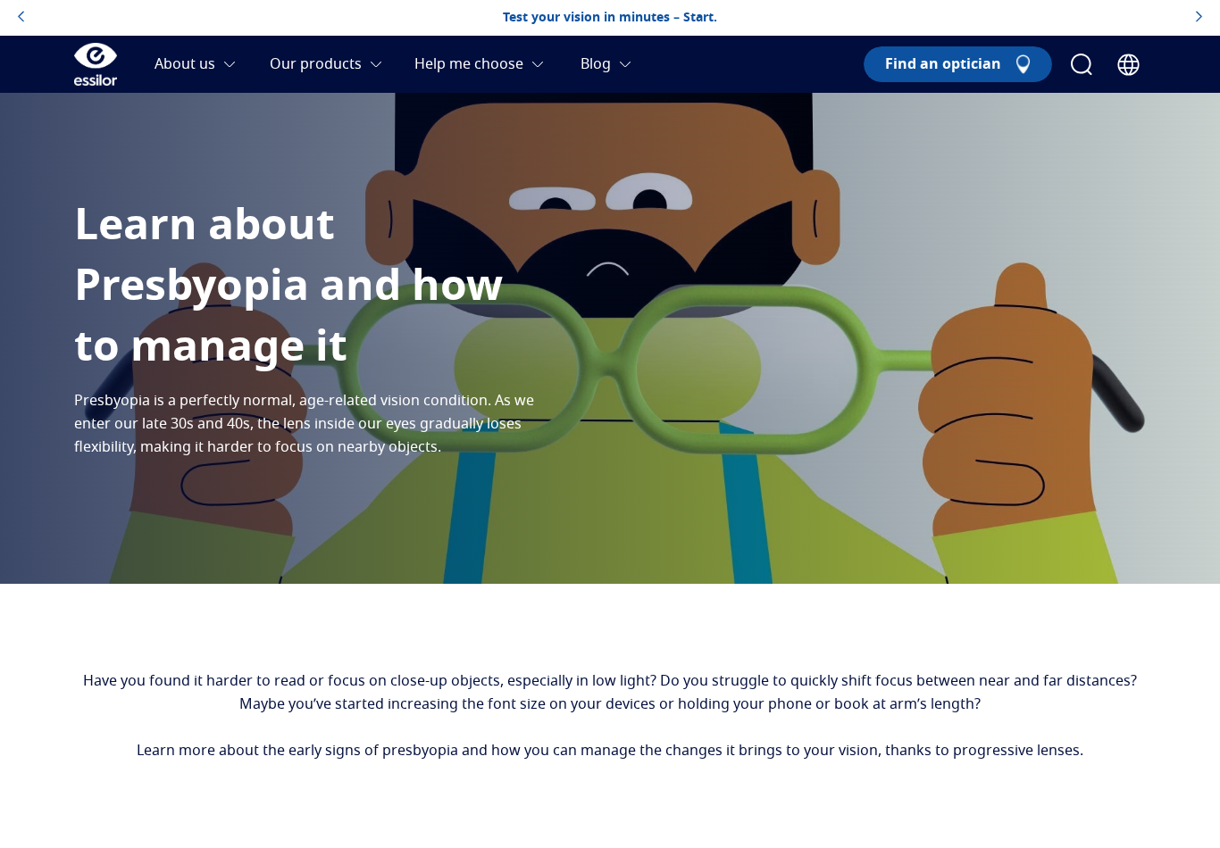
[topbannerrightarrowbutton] (1199, 18)
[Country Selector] (1128, 65)
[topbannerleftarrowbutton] (21, 18)
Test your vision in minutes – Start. (610, 18)
